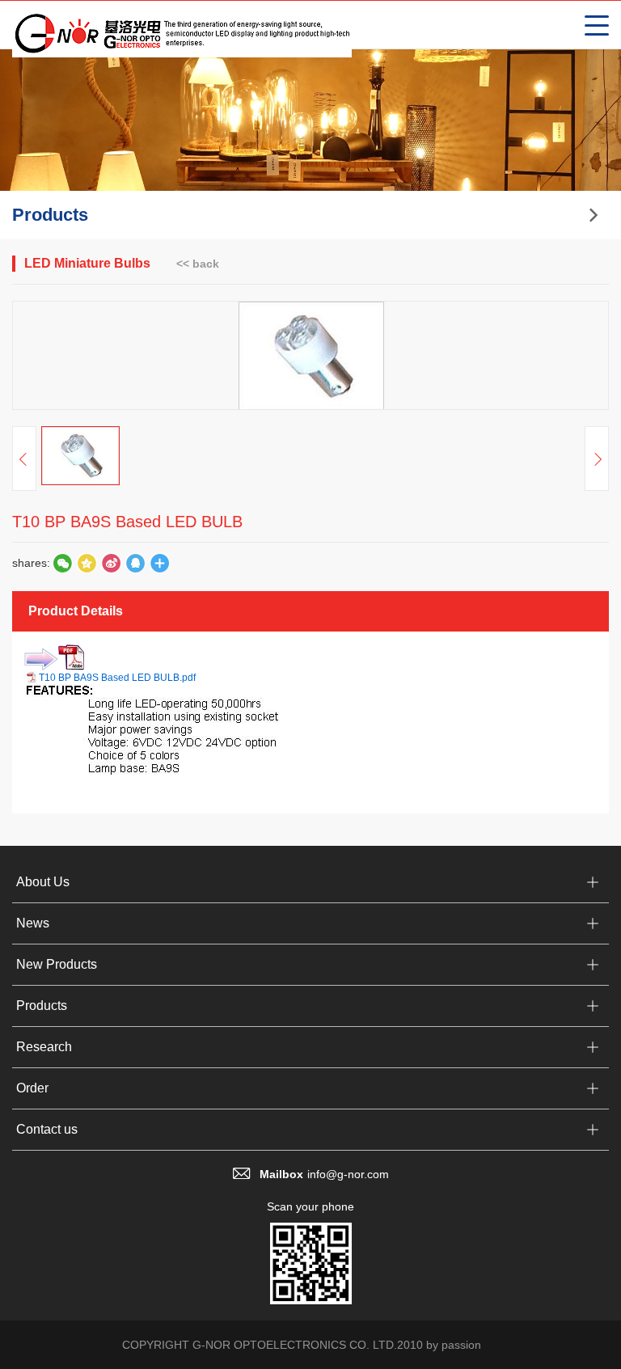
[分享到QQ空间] (135, 562)
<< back (197, 263)
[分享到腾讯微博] (86, 562)
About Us (43, 882)
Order (32, 1088)
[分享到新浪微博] (110, 562)
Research (44, 1047)
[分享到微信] (62, 562)
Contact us (47, 1129)
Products (41, 1005)
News (32, 923)
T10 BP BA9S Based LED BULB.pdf (117, 677)
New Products (56, 964)
